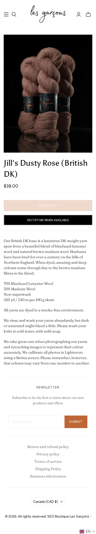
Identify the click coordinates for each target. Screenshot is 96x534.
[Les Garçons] (48, 13)
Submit (76, 421)
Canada (45, 502)
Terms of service (48, 461)
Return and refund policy (48, 446)
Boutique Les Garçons (72, 516)
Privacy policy (48, 454)
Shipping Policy (48, 468)
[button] (87, 531)
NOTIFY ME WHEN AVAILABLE (48, 220)
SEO (50, 516)
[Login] (78, 14)
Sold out (48, 205)
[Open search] (14, 14)
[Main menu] (6, 14)
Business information (48, 476)
